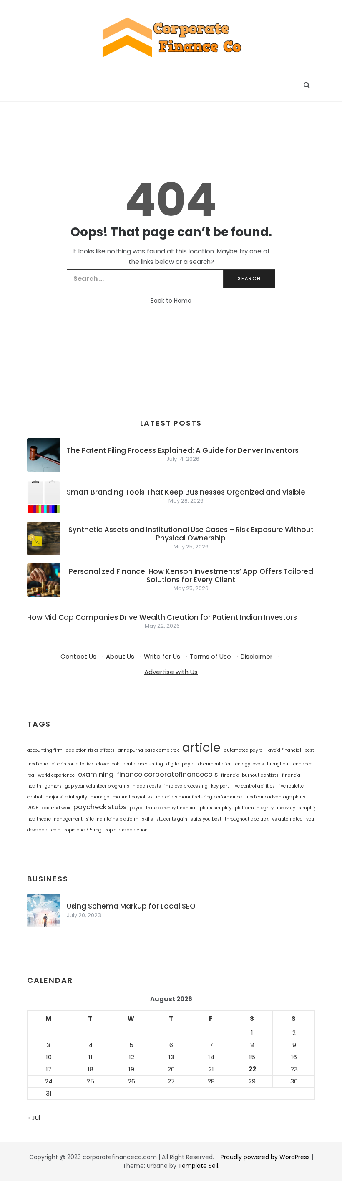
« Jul (33, 1117)
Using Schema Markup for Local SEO (131, 906)
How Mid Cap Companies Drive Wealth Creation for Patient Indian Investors (162, 617)
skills (147, 819)
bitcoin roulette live (72, 764)
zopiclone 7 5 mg (82, 830)
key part (220, 786)
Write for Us (162, 656)
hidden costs (147, 786)
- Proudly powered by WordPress (264, 1157)
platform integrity (254, 808)
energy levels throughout (262, 764)
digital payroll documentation (199, 764)
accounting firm (45, 750)
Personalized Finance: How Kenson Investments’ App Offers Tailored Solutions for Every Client (191, 575)
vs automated (287, 819)
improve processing (186, 786)
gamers (53, 786)
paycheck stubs (99, 807)
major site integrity (66, 797)
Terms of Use (210, 656)
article (201, 747)
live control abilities (253, 786)
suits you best (206, 819)
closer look (107, 764)
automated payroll (244, 750)
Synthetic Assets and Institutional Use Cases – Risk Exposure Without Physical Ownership (191, 534)
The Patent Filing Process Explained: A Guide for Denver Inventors (183, 450)
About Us (120, 656)
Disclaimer (256, 656)
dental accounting (143, 764)
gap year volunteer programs (97, 786)
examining (95, 774)
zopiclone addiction (126, 830)
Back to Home (171, 300)
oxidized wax (56, 808)
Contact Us (78, 656)
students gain (171, 819)
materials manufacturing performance (199, 797)
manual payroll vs (133, 797)
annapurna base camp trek (148, 750)
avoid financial (284, 750)
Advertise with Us (171, 671)
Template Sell (198, 1166)
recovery (286, 808)
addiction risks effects (90, 750)
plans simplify (215, 808)
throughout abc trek (247, 819)
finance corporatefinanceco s (167, 774)
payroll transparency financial (163, 808)
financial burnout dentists (250, 775)
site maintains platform (112, 819)
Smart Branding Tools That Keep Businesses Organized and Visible (186, 492)
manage (100, 797)
